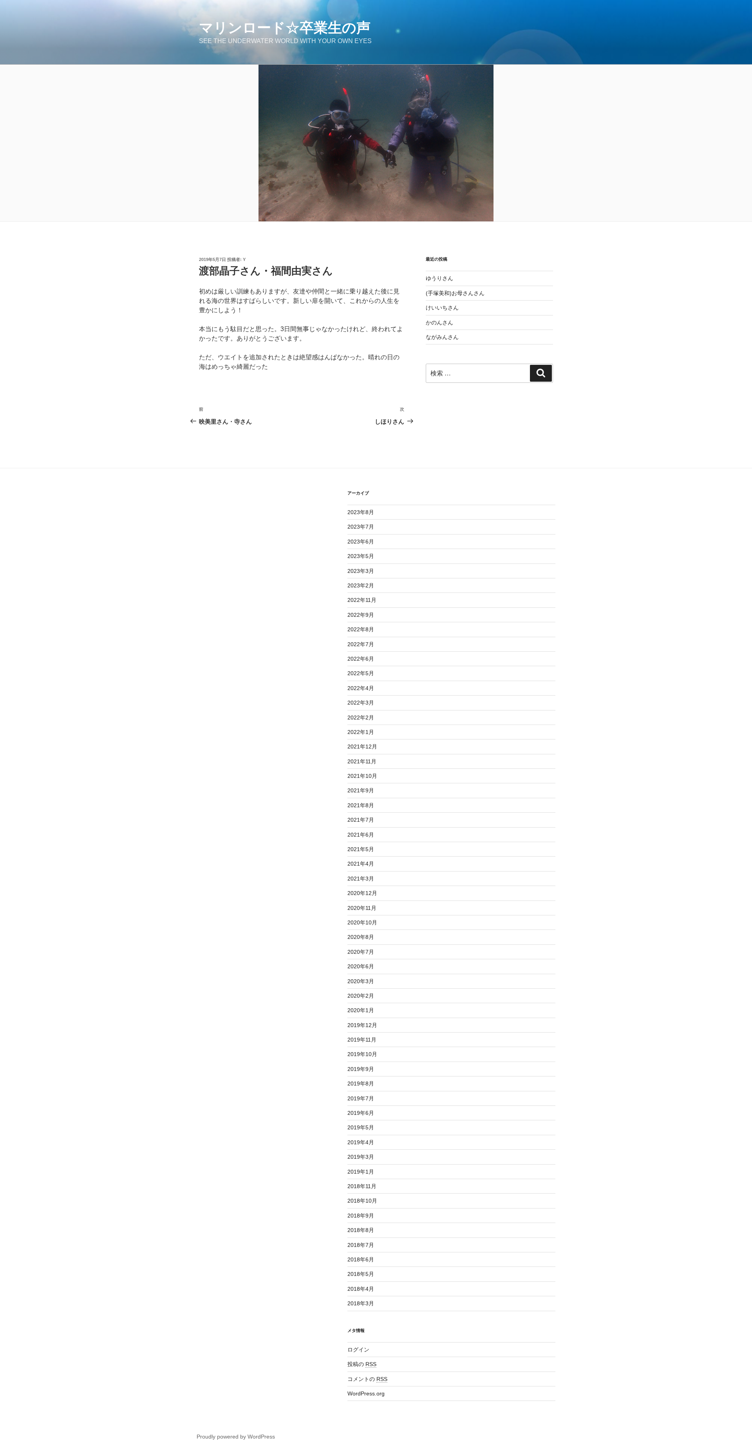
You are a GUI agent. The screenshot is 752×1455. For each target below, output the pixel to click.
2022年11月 (361, 600)
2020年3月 (360, 981)
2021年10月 (362, 776)
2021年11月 (361, 761)
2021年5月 (360, 849)
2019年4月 (360, 1142)
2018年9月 (360, 1215)
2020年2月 (360, 996)
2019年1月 (360, 1172)
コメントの (367, 1379)
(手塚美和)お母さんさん (455, 293)
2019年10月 (362, 1054)
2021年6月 (360, 835)
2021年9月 (360, 790)
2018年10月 (362, 1201)
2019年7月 (360, 1098)
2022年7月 (360, 644)
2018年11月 (361, 1186)
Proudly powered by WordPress (236, 1436)
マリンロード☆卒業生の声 (285, 28)
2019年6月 (360, 1113)
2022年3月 (360, 702)
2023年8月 (360, 512)
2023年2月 (360, 585)
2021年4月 (360, 864)
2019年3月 (360, 1157)
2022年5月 (360, 673)
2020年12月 (362, 893)
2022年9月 (360, 615)
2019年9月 (360, 1069)
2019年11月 (361, 1039)
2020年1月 (360, 1010)
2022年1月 (360, 732)
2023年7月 (360, 527)
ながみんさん (442, 337)
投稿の (361, 1364)
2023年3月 (360, 571)
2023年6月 (360, 541)
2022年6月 (360, 659)
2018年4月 (360, 1289)
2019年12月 (362, 1025)
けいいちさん (442, 307)
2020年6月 (360, 966)
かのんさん (439, 322)
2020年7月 (360, 952)
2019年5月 (360, 1127)
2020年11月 (361, 908)
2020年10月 (362, 922)
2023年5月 (360, 556)
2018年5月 (360, 1274)
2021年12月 (362, 746)
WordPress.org (366, 1393)
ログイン (358, 1349)
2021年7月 (360, 820)
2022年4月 (360, 688)
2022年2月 (360, 717)
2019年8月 (360, 1083)
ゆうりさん (439, 278)
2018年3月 (360, 1303)
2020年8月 (360, 937)
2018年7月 (360, 1245)
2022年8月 (360, 629)
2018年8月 (360, 1230)
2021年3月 (360, 878)
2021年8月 (360, 805)
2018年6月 (360, 1259)
